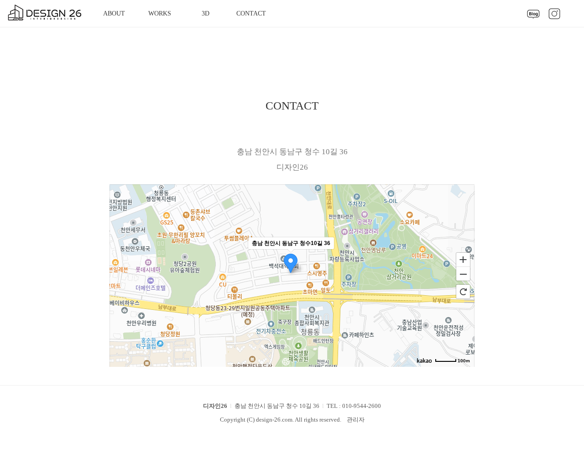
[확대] (463, 259)
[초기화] (463, 291)
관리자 (356, 419)
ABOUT (114, 13)
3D (205, 13)
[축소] (463, 274)
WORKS (159, 13)
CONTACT (251, 13)
